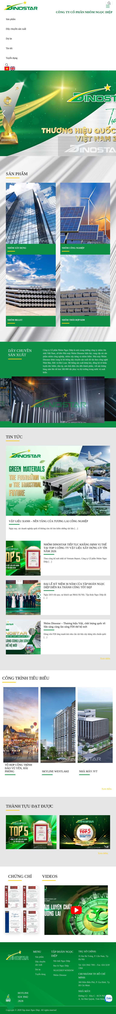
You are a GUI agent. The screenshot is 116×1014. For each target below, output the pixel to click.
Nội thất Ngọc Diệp (61, 961)
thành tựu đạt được (29, 806)
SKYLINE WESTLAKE (55, 771)
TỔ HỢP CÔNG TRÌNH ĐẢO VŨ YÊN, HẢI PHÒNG (18, 768)
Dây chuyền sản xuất (16, 29)
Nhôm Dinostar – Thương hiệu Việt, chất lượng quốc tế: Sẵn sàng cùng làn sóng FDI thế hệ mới (75, 625)
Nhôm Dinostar (59, 975)
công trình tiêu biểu (25, 678)
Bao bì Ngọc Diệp (61, 966)
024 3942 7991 (88, 965)
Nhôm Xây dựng (16, 248)
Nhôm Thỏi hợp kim (73, 320)
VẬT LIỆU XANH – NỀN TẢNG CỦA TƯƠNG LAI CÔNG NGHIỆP (48, 521)
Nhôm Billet (14, 320)
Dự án (9, 38)
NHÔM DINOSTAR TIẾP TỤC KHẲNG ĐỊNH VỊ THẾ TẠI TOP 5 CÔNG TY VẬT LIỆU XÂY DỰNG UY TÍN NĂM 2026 (75, 548)
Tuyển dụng (11, 58)
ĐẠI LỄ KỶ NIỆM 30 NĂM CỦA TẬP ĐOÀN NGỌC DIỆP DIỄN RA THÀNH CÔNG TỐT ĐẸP (74, 585)
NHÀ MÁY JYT (88, 771)
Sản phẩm (11, 19)
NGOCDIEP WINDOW (63, 970)
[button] (112, 113)
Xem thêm (105, 658)
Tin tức (9, 48)
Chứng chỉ (20, 876)
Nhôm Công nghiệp (73, 248)
